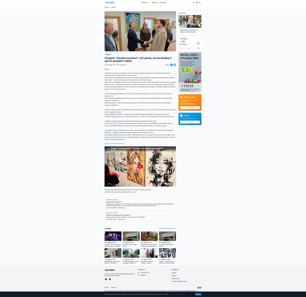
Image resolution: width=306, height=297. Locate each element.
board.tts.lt (115, 199)
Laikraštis (163, 2)
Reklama (174, 275)
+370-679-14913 (111, 207)
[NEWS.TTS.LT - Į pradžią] (110, 2)
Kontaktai (174, 272)
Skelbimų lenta (175, 278)
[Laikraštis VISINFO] (196, 2)
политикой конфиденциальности (177, 294)
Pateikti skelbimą (190, 107)
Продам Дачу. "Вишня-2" (114, 202)
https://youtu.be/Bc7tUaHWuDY (114, 143)
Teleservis (114, 287)
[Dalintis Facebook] (171, 65)
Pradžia (107, 7)
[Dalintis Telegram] (174, 65)
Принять (198, 294)
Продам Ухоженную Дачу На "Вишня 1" (118, 215)
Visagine (113, 7)
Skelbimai (154, 2)
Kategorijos (144, 2)
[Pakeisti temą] (200, 2)
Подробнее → (121, 207)
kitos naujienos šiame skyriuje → (167, 228)
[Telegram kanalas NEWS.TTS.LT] (106, 279)
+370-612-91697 (111, 219)
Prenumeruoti (190, 122)
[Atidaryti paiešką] (193, 2)
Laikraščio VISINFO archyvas (179, 281)
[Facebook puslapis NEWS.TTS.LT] (109, 279)
